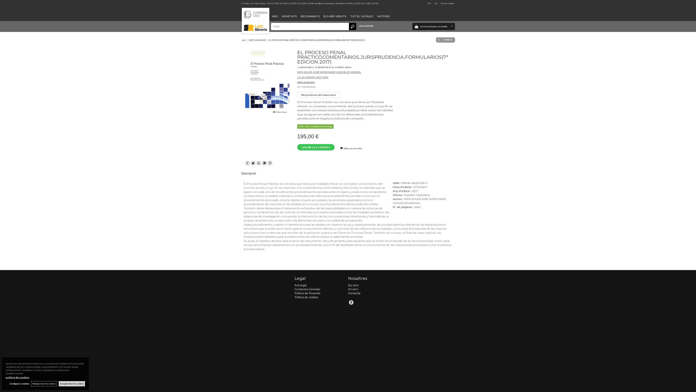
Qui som (353, 285)
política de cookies (17, 377)
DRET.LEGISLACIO (306, 82)
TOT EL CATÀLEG (361, 16)
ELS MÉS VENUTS (335, 16)
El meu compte (447, 3)
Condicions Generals (307, 289)
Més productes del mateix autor (318, 95)
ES (436, 3)
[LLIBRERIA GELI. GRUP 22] (255, 33)
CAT (429, 3)
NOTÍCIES (383, 16)
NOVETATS (289, 16)
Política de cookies (306, 297)
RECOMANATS (310, 16)
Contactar (354, 293)
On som (353, 289)
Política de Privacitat (307, 293)
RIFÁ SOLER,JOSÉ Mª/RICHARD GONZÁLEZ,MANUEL (329, 72)
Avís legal (300, 285)
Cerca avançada (366, 25)
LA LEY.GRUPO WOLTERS (312, 77)
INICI (275, 16)
